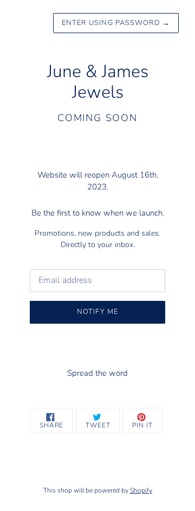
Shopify (141, 490)
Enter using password (116, 23)
